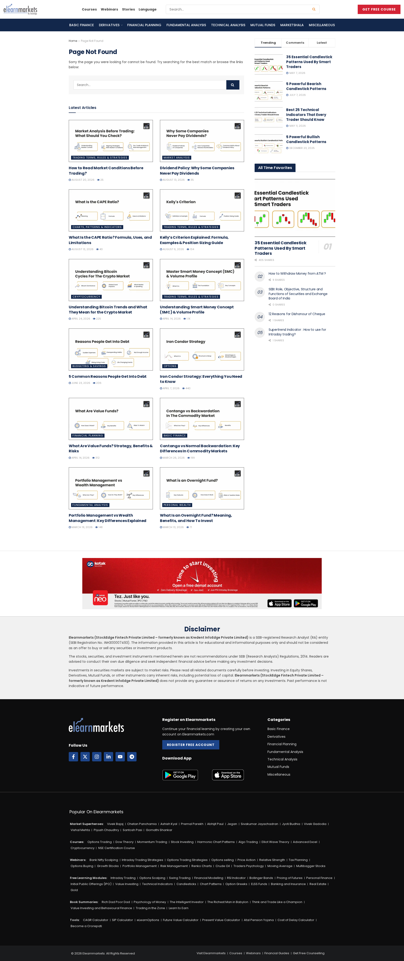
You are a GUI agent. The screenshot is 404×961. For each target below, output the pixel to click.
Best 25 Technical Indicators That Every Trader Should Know (306, 114)
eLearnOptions (148, 920)
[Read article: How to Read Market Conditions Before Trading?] (111, 141)
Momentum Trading (152, 842)
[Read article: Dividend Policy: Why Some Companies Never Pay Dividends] (202, 141)
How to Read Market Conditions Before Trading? (106, 170)
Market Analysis (177, 157)
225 (98, 318)
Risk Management (174, 866)
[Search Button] (315, 9)
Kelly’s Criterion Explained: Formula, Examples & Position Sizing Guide (194, 240)
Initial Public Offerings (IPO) (91, 884)
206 (98, 383)
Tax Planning (298, 860)
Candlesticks (186, 884)
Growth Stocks (108, 866)
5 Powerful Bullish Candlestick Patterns (306, 139)
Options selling (222, 860)
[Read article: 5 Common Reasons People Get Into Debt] (111, 349)
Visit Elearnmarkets (211, 953)
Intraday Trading (123, 878)
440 (188, 388)
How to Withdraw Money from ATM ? (297, 273)
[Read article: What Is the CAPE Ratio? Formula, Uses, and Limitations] (111, 210)
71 (190, 527)
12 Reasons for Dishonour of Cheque (297, 314)
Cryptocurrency (86, 297)
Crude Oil (223, 866)
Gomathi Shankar (159, 830)
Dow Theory (124, 842)
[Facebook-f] (73, 756)
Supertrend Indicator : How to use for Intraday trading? (297, 332)
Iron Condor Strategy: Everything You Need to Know (201, 379)
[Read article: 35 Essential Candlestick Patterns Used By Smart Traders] (295, 208)
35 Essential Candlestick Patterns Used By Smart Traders (309, 61)
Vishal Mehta (80, 830)
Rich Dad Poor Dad (116, 902)
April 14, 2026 (171, 318)
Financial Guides (276, 953)
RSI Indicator (236, 878)
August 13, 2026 (173, 180)
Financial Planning (144, 25)
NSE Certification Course (116, 848)
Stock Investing (182, 842)
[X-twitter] (85, 756)
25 (102, 180)
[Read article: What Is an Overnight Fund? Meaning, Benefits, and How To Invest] (202, 488)
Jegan (232, 824)
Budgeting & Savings (89, 366)
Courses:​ (77, 842)
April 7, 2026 (171, 388)
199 (192, 458)
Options (170, 366)
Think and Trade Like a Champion (277, 902)
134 (191, 249)
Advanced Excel (305, 842)
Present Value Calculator (221, 920)
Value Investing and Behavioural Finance (101, 908)
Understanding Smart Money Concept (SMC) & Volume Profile (197, 309)
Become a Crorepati (86, 926)
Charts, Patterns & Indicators (97, 227)
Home (73, 41)
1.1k (188, 318)
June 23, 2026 (80, 383)
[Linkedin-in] (108, 756)
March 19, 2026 (82, 527)
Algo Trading (248, 842)
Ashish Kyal (168, 824)
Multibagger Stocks (310, 866)
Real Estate (318, 884)
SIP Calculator (122, 920)
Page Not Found (92, 41)
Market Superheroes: (87, 824)
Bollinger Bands (261, 878)
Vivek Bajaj (115, 824)
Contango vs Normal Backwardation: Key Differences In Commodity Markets (200, 448)
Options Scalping (152, 878)
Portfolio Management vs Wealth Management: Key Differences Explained (107, 518)
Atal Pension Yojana (259, 920)
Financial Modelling (208, 878)
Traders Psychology (249, 866)
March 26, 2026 (173, 458)
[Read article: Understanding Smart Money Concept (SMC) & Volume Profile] (202, 280)
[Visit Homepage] (20, 9)
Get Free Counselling (309, 953)
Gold (74, 890)
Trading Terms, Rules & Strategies (99, 157)
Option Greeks (236, 884)
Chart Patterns (211, 884)
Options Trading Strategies (187, 860)
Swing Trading (180, 878)
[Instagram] (96, 756)
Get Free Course (379, 9)
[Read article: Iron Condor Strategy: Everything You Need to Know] (202, 349)
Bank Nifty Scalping (104, 860)
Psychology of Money (150, 902)
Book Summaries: (84, 902)
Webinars (109, 9)
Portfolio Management (140, 866)
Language (148, 9)
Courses (89, 9)
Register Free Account (191, 744)
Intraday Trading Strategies (142, 860)
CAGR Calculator (95, 920)
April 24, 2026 (80, 318)
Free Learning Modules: (88, 878)
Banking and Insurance (288, 884)
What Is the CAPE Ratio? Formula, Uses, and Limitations (110, 240)
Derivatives (109, 25)
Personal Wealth (177, 505)
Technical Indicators (157, 884)
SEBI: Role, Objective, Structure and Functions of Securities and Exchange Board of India (298, 294)
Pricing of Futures (290, 878)
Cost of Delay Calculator (296, 920)
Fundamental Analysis (186, 25)
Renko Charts (201, 866)
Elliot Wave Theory (275, 842)
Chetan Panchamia (142, 824)
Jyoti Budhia (291, 824)
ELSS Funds (259, 884)
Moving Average (279, 866)
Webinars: (78, 860)
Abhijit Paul (215, 824)
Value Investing (126, 884)
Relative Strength (272, 860)
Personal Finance (319, 878)
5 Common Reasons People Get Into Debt (108, 376)
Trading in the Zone (150, 908)
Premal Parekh (192, 824)
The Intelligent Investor (187, 902)
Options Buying (82, 866)
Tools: (74, 920)
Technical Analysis (228, 25)
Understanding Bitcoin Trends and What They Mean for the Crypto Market (108, 309)
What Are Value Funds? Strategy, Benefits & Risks (111, 448)
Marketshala (292, 25)
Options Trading (99, 842)
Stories (128, 9)
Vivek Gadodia (315, 824)
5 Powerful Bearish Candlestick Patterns (306, 86)
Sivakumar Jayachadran (259, 824)
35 (192, 180)
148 (100, 527)
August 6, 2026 (173, 249)
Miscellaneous (322, 25)
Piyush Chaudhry (106, 830)
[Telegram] (132, 756)
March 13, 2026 (173, 527)
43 (101, 249)
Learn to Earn (178, 908)
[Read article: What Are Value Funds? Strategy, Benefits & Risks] (111, 419)
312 (97, 458)
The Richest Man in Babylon (227, 902)
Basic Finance (81, 25)
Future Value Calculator (180, 920)
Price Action (247, 860)
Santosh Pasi (132, 830)
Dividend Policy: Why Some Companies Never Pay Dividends (197, 170)
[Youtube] (120, 756)
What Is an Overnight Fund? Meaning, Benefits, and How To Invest (196, 518)
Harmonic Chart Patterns (216, 842)
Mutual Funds (262, 25)
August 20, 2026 (82, 180)
